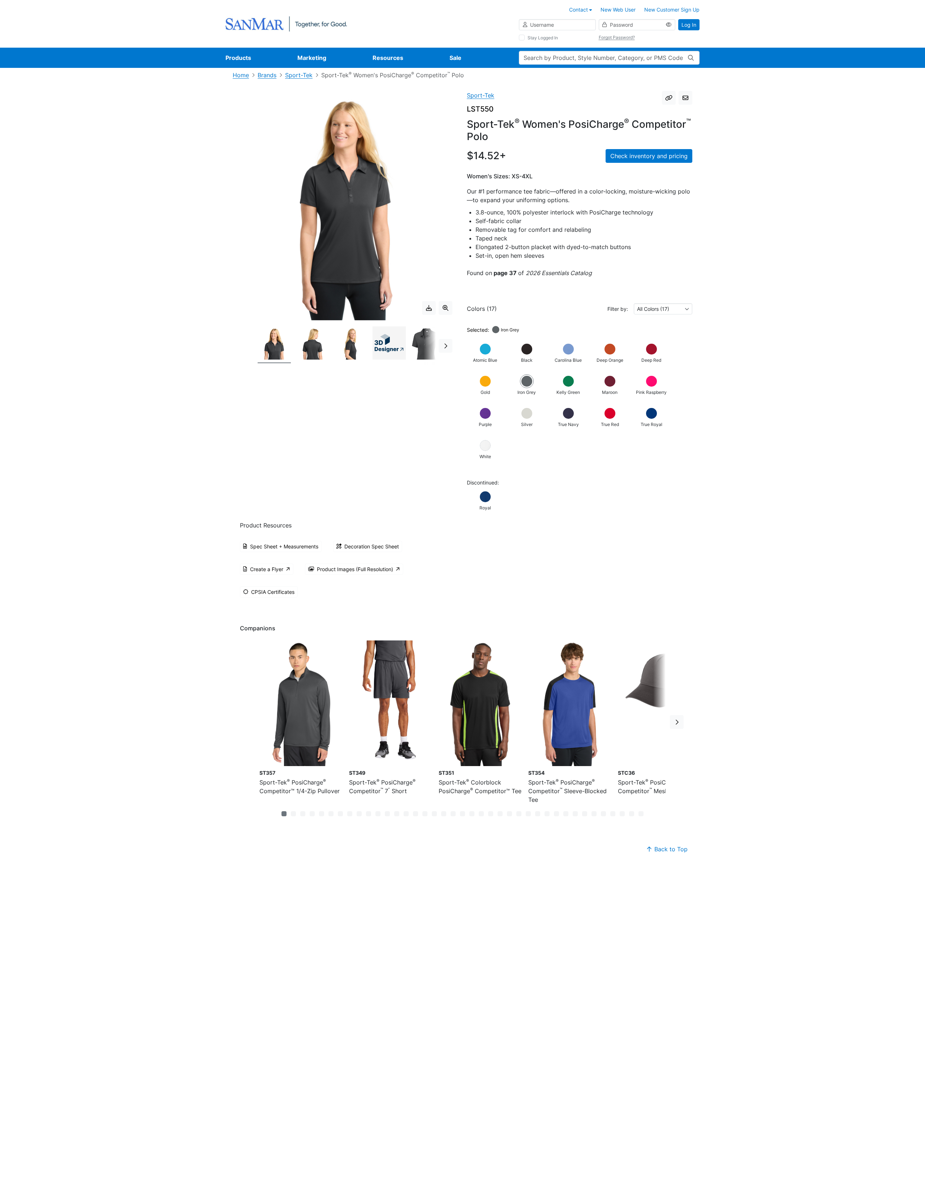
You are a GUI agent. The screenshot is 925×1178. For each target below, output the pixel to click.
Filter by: (617, 309)
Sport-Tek (299, 75)
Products (238, 57)
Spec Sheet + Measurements (284, 546)
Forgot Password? (617, 37)
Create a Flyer (266, 569)
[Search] (691, 57)
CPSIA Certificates (272, 592)
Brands (267, 75)
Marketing (311, 57)
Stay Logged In (543, 37)
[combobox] (663, 309)
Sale (455, 57)
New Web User (618, 9)
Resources (388, 57)
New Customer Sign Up (672, 9)
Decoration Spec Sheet (371, 546)
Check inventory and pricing (649, 156)
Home (241, 75)
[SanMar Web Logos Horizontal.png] (286, 23)
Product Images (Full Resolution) (355, 569)
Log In (688, 25)
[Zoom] (445, 308)
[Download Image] (429, 308)
